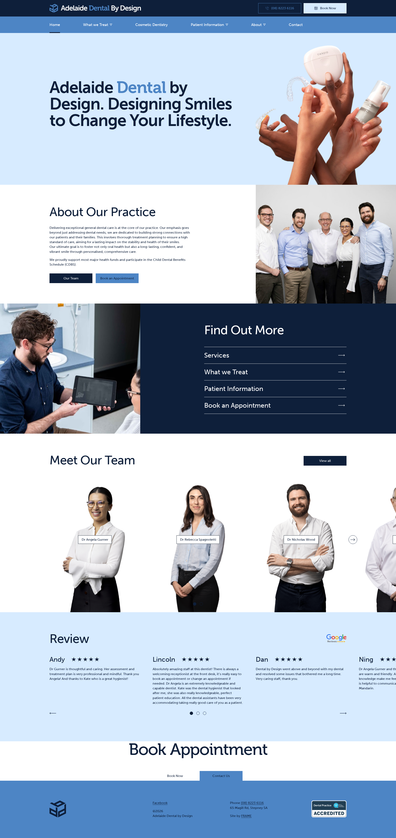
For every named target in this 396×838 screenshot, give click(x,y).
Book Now (175, 776)
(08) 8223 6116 (252, 803)
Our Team (71, 278)
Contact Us (221, 776)
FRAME (246, 816)
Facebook (160, 803)
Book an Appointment (117, 278)
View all (325, 461)
